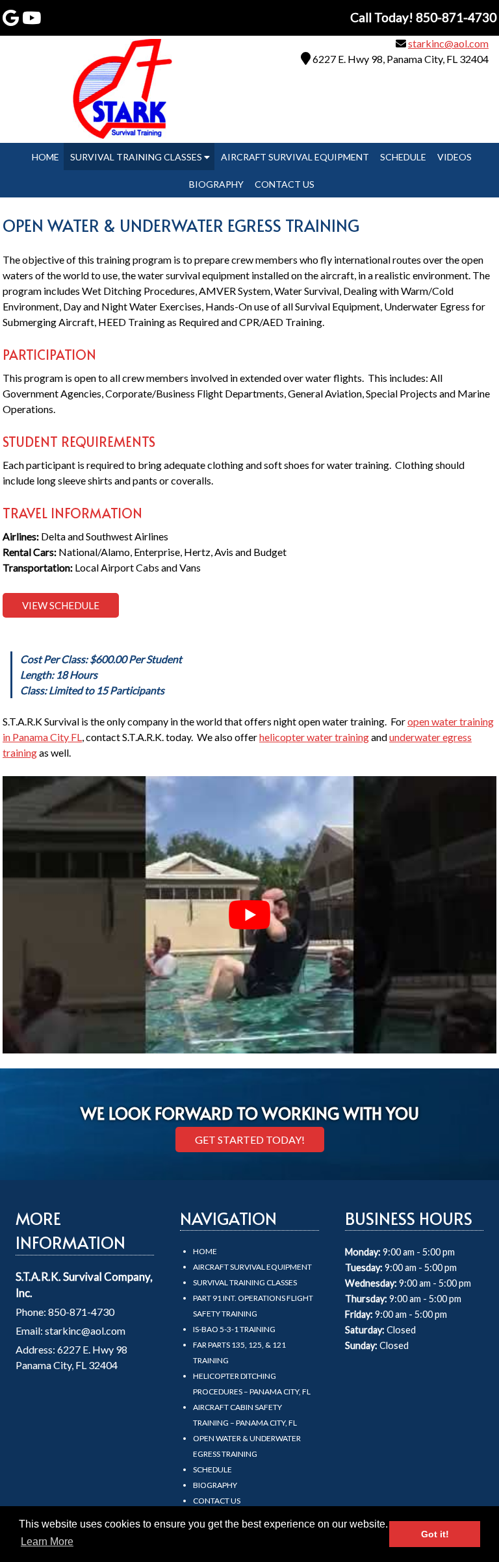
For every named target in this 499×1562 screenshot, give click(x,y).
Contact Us (284, 184)
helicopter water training (314, 737)
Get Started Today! (250, 1139)
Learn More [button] (47, 1541)
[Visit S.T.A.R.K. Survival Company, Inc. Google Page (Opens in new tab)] (11, 17)
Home (45, 156)
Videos (454, 156)
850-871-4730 (81, 1311)
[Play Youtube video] (249, 914)
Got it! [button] (435, 1534)
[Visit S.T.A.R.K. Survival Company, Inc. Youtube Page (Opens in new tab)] (31, 17)
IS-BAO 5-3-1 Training (234, 1329)
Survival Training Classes (137, 156)
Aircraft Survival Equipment (295, 156)
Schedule (403, 156)
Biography (216, 184)
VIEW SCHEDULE (60, 605)
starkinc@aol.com (448, 43)
